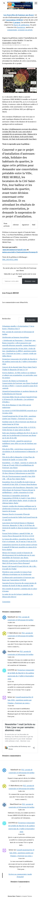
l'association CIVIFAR (14, 20)
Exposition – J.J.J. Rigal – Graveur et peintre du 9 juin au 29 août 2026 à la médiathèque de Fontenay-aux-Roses (19, 465)
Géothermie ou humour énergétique (15, 337)
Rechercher (6, 318)
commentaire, (12, 30)
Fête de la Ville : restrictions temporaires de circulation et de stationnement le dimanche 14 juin (20, 451)
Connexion (6, 602)
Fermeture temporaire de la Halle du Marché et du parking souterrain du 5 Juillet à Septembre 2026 (19, 361)
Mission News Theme (14, 896)
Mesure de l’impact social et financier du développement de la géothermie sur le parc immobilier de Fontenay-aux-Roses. (18, 555)
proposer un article (25, 30)
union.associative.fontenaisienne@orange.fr (20, 252)
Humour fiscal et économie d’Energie (16, 514)
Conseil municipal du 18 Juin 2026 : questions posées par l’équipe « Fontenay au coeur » (20, 700)
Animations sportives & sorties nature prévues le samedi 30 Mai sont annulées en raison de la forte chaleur (19, 547)
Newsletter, (21, 27)
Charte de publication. (21, 25)
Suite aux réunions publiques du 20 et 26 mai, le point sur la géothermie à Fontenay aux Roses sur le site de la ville (20, 435)
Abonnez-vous (30, 281)
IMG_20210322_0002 (10, 259)
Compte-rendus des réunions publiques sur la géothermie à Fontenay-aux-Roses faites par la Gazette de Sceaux (19, 508)
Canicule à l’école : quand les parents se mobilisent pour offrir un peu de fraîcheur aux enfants (19, 443)
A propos (16, 22)
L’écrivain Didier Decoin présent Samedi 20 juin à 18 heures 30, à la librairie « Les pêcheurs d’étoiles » (19, 399)
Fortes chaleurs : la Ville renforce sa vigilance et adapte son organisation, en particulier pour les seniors (19, 375)
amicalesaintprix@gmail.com (15, 249)
